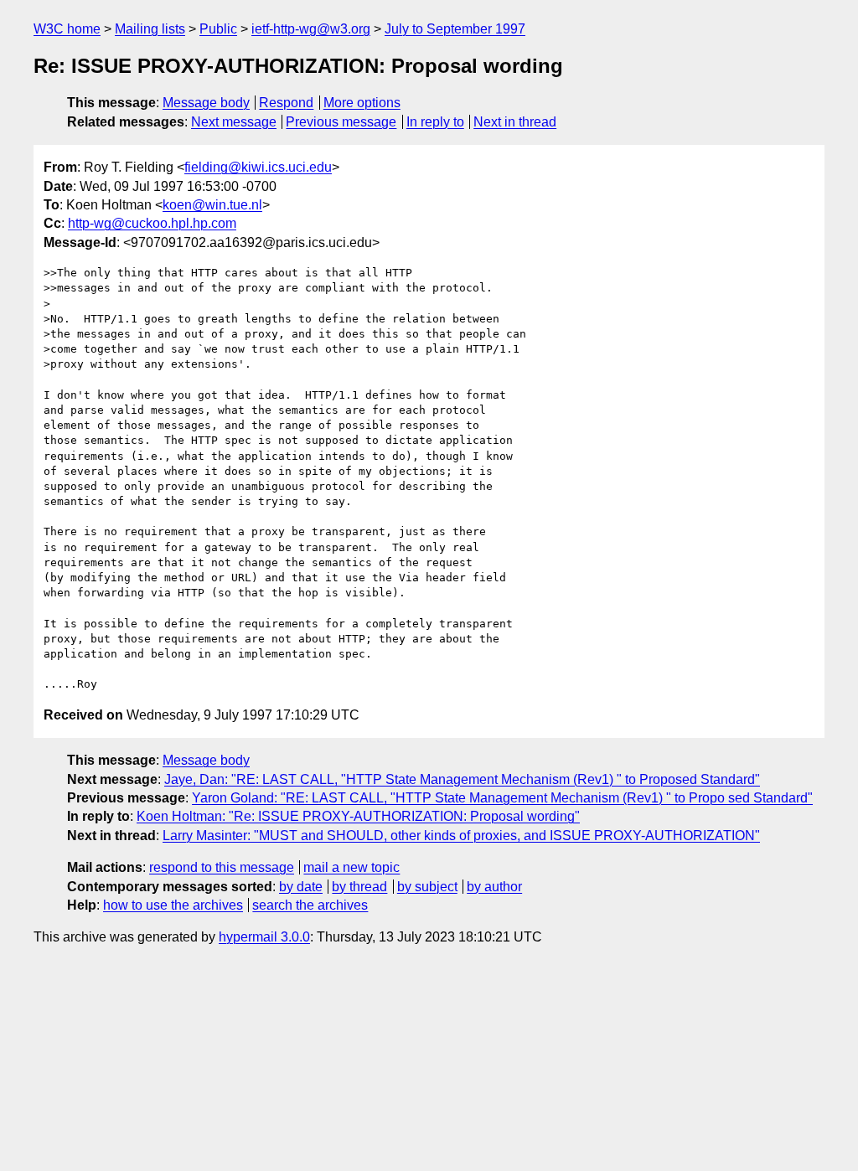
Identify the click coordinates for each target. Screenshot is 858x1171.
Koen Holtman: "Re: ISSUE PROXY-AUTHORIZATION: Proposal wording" (358, 816)
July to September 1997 (455, 29)
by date (301, 887)
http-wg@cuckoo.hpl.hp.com (152, 223)
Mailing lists (150, 29)
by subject (427, 887)
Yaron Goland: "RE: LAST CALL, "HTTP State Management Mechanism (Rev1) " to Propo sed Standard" (502, 798)
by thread (359, 887)
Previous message (341, 122)
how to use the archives (173, 905)
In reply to (435, 122)
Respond (286, 102)
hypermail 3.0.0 (264, 937)
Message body (206, 102)
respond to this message (221, 867)
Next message (234, 122)
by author (494, 887)
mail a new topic (351, 867)
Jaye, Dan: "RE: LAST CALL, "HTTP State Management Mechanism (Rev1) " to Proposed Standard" (462, 779)
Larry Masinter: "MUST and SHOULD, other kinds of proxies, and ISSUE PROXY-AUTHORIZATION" (461, 835)
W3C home (67, 29)
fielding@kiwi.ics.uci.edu (258, 167)
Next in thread (514, 122)
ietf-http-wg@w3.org (310, 29)
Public (218, 29)
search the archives (310, 905)
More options (362, 102)
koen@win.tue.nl (212, 205)
